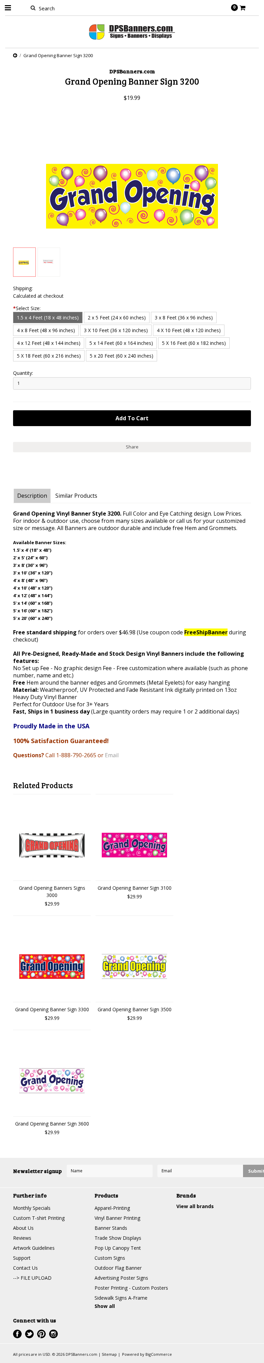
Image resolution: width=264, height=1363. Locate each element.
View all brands (195, 1206)
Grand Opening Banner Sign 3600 (52, 1123)
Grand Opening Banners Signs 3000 (52, 891)
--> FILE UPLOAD (32, 1278)
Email (112, 755)
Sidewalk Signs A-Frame (121, 1298)
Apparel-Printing (112, 1208)
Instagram (53, 1334)
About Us (23, 1228)
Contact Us (25, 1268)
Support (22, 1258)
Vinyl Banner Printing (117, 1218)
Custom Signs (110, 1258)
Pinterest (41, 1334)
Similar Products (76, 495)
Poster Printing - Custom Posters (131, 1288)
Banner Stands (111, 1228)
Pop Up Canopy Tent (118, 1248)
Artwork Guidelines (34, 1248)
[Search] (33, 7)
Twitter (29, 1334)
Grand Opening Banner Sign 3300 (52, 1009)
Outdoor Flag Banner (118, 1268)
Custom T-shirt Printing (39, 1218)
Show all (105, 1306)
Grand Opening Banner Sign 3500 (135, 1009)
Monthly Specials (32, 1208)
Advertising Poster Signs (121, 1278)
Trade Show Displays (118, 1238)
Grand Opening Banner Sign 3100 (135, 888)
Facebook (17, 1334)
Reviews (22, 1238)
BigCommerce (158, 1354)
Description (32, 495)
